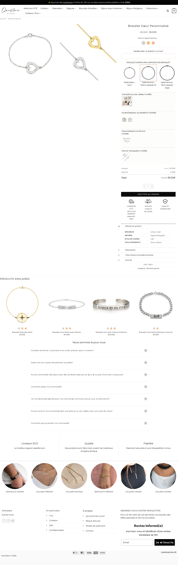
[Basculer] (119, 226)
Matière (141, 38)
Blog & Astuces (93, 521)
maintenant (68, 2)
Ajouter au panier (148, 194)
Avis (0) (128, 260)
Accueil (3, 19)
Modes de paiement (95, 526)
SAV (51, 525)
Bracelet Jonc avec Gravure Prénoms (111, 332)
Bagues (70, 8)
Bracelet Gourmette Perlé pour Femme (155, 332)
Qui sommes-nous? (95, 516)
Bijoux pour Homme (111, 8)
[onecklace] (11, 10)
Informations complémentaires (139, 255)
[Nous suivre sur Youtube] (13, 521)
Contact (90, 531)
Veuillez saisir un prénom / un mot (148, 51)
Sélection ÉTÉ (30, 8)
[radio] (143, 43)
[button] (168, 10)
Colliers (44, 8)
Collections (151, 8)
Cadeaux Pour (32, 13)
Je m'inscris (165, 542)
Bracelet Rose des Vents (22, 332)
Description (130, 250)
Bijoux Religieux (134, 8)
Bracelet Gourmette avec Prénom (66, 332)
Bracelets (57, 8)
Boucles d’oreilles (88, 8)
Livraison (53, 520)
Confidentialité (56, 530)
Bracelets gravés (14, 19)
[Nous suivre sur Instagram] (8, 521)
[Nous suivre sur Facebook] (4, 521)
